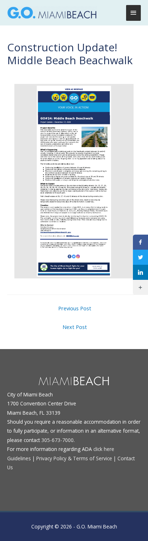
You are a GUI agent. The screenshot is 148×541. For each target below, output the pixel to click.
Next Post (75, 326)
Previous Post (74, 308)
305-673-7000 (57, 440)
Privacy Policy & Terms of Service (74, 458)
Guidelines (19, 458)
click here (103, 449)
